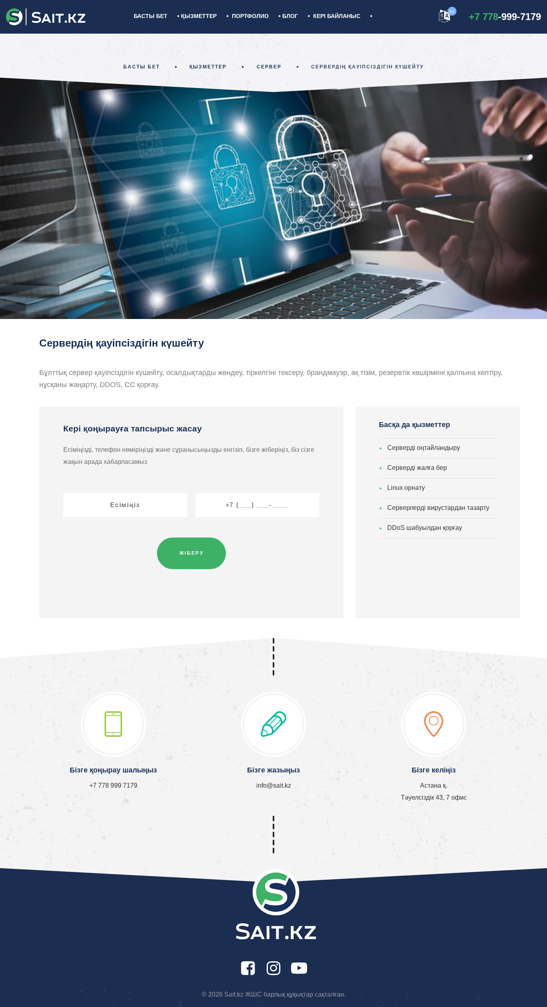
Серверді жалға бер (417, 467)
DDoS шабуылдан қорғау (424, 527)
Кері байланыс (336, 16)
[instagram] (273, 968)
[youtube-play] (299, 968)
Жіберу (191, 553)
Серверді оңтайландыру (423, 447)
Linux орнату (406, 487)
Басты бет (150, 16)
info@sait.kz (273, 785)
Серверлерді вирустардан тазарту (438, 507)
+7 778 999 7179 (113, 785)
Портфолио (250, 16)
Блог (290, 16)
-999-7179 (505, 16)
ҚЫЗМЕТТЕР (199, 16)
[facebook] (248, 968)
